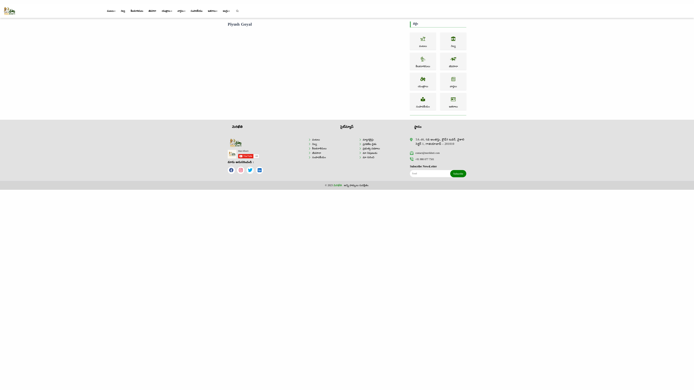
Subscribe (458, 173)
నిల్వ (123, 11)
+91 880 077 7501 (424, 159)
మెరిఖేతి (337, 185)
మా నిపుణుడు (370, 152)
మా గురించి (368, 157)
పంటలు (316, 139)
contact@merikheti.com (427, 152)
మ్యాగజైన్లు (368, 139)
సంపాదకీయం (196, 11)
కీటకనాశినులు (137, 11)
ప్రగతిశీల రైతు (369, 144)
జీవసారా (152, 11)
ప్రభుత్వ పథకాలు (371, 148)
